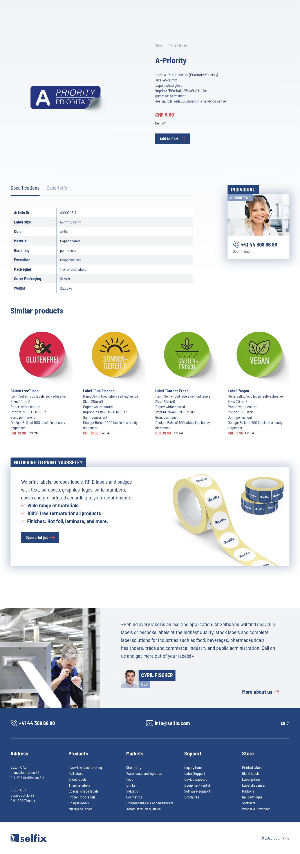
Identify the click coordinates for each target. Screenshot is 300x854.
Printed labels (178, 45)
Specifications (25, 187)
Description (58, 187)
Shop (159, 45)
